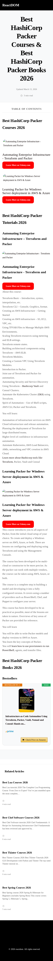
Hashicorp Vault (30, 386)
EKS (40, 394)
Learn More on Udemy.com (18, 165)
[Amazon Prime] (26, 731)
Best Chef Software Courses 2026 (20, 817)
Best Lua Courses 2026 (15, 782)
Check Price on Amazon (36, 740)
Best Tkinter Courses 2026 (17, 852)
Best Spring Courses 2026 (16, 887)
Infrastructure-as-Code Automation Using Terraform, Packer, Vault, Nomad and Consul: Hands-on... (26, 720)
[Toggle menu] (47, 5)
